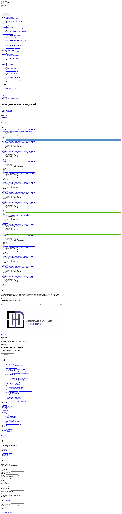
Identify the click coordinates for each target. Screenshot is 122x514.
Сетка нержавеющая (8, 54)
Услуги (5, 403)
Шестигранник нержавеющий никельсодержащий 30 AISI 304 (18, 163)
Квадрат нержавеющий (9, 23)
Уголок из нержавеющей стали (10, 60)
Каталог (5, 97)
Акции (5, 402)
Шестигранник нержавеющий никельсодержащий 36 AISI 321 (18, 215)
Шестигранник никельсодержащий (14, 80)
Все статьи (3, 93)
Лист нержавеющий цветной (13, 48)
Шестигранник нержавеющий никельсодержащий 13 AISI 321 (18, 277)
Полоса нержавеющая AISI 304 (13, 51)
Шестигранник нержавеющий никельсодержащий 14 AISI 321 (18, 267)
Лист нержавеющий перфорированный (15, 37)
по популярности (7, 110)
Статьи (5, 405)
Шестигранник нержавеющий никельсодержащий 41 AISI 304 (18, 131)
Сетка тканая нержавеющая (12, 58)
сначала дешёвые (7, 111)
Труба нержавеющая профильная (14, 21)
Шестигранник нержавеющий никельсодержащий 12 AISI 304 (18, 203)
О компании (9, 408)
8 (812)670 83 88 (4, 334)
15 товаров (6, 118)
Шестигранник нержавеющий (10, 76)
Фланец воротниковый (11, 73)
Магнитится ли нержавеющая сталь (12, 91)
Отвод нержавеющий (11, 65)
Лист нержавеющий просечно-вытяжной (16, 40)
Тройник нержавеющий (12, 71)
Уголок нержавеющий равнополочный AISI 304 (17, 62)
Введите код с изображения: (8, 341)
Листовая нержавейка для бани (10, 88)
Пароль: (3, 475)
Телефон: (3, 340)
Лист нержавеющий (8, 34)
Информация (6, 407)
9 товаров (5, 117)
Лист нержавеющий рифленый (13, 43)
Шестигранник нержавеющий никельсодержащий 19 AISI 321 (18, 247)
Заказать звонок (4, 335)
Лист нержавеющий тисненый (13, 45)
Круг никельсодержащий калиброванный (16, 31)
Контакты (5, 410)
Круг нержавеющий (8, 27)
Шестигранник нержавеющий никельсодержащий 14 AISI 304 (18, 193)
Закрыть (3, 352)
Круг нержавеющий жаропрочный (14, 28)
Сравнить (3, 466)
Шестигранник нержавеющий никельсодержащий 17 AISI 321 (18, 257)
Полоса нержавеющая (8, 50)
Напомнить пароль (7, 512)
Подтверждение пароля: (7, 476)
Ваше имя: (3, 338)
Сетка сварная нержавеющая (13, 55)
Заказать (3, 344)
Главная (5, 95)
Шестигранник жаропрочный (13, 77)
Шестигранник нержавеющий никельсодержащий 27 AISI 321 (18, 225)
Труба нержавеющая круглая (13, 18)
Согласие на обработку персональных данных (12, 446)
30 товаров (6, 120)
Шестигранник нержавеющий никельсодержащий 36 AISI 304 (18, 142)
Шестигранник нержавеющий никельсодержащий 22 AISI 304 (18, 183)
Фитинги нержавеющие (9, 64)
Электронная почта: (6, 472)
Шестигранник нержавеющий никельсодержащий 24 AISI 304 (18, 173)
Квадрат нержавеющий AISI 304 (14, 25)
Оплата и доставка (7, 406)
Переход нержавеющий (12, 68)
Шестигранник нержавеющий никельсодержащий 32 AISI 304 (18, 152)
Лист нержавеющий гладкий (13, 35)
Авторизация (6, 486)
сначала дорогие (7, 112)
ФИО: (2, 470)
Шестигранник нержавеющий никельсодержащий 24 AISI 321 (18, 237)
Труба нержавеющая (8, 17)
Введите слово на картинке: (8, 478)
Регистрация (6, 499)
